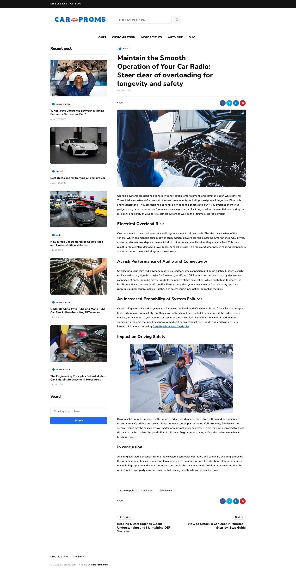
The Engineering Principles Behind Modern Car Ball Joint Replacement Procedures (78, 377)
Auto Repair (127, 490)
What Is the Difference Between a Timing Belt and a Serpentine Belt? (77, 112)
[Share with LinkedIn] (236, 103)
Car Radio (146, 490)
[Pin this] (243, 103)
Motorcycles (151, 37)
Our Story (75, 3)
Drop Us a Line (58, 3)
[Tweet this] (229, 103)
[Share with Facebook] (223, 103)
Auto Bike (175, 37)
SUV (192, 37)
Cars (102, 37)
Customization (123, 37)
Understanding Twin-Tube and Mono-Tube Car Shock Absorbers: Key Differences (77, 310)
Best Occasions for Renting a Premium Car (77, 178)
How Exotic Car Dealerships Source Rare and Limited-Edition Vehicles (76, 243)
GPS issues (165, 490)
